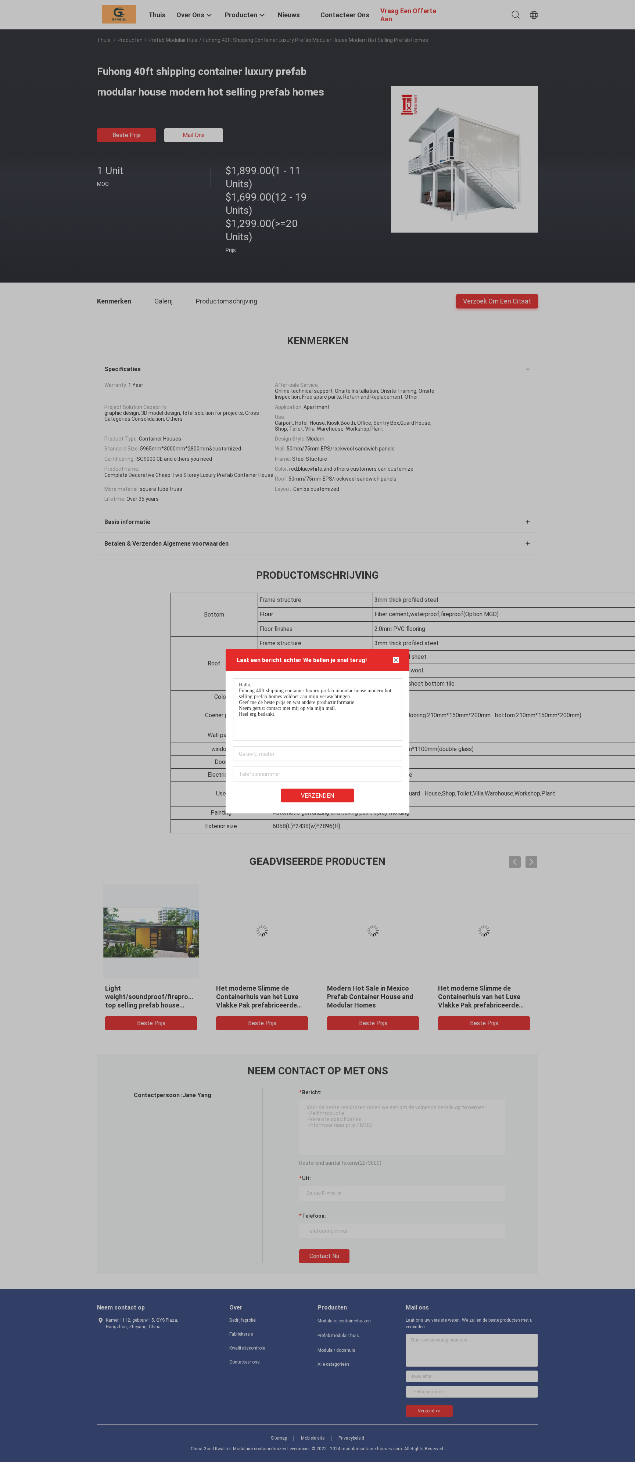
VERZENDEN (317, 795)
